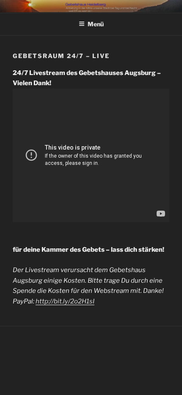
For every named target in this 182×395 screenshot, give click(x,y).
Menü (96, 24)
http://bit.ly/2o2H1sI (65, 301)
